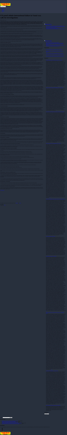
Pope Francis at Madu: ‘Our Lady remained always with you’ (53, 143)
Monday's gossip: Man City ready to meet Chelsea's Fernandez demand (54, 43)
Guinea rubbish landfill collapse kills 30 (51, 27)
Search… (1, 417)
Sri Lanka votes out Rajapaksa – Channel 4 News (52, 370)
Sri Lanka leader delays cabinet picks (50, 236)
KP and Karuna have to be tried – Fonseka (51, 256)
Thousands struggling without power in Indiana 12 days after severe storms (55, 28)
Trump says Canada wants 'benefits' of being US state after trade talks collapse (55, 26)
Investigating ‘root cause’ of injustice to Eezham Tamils (8, 421)
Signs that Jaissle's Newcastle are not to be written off (52, 42)
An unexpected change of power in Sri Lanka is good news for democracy (55, 111)
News (2, 9)
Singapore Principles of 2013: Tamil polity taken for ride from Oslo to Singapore (54, 51)
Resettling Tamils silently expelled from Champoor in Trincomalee (54, 49)
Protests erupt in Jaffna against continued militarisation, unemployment (54, 53)
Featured (3, 10)
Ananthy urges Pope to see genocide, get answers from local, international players (55, 313)
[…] (49, 197)
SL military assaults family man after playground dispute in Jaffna (10, 422)
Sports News (49, 40)
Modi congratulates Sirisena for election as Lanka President (53, 405)
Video (2, 11)
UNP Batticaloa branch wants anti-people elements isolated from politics (55, 56)
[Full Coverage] (2, 190)
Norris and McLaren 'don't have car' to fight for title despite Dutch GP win (55, 45)
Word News (49, 24)
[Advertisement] (21, 196)
